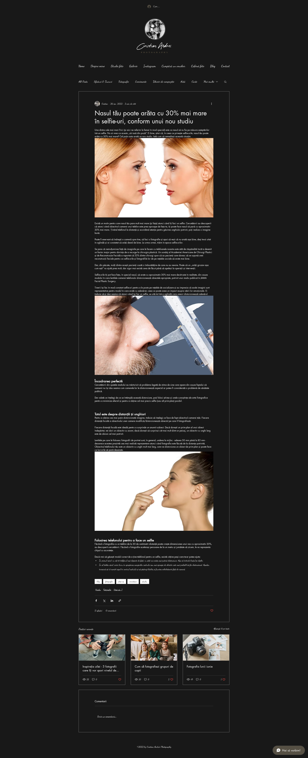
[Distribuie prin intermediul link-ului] (119, 600)
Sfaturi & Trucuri (103, 81)
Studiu (98, 589)
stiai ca (121, 581)
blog (98, 581)
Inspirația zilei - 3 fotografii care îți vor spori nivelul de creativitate (100, 668)
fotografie (109, 581)
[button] (225, 81)
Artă (183, 81)
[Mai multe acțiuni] (211, 104)
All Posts (83, 81)
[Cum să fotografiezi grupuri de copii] (154, 648)
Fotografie (124, 81)
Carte (194, 81)
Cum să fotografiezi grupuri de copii (154, 668)
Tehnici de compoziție (163, 81)
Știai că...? (118, 589)
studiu (144, 581)
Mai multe (209, 81)
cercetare (133, 581)
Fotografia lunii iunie (200, 666)
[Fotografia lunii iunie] (206, 648)
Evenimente (140, 81)
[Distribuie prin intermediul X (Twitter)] (104, 600)
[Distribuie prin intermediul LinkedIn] (111, 600)
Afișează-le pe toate (221, 628)
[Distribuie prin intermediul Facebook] (96, 600)
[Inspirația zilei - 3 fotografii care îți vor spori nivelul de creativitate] (102, 648)
